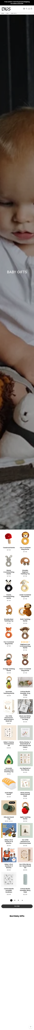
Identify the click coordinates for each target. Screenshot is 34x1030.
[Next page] (22, 900)
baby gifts (13, 13)
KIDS (7, 13)
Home (2, 13)
